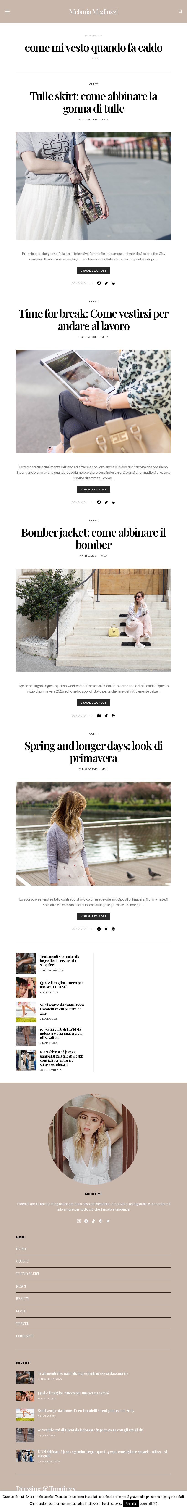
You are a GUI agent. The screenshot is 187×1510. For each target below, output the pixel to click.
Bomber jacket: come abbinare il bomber (93, 538)
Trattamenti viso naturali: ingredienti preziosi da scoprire (59, 960)
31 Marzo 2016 (88, 769)
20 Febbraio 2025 (51, 1069)
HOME (21, 1248)
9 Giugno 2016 (88, 119)
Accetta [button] (131, 1503)
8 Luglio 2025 (48, 1018)
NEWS (21, 1286)
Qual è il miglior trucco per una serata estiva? (61, 984)
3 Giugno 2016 (88, 337)
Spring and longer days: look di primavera (93, 751)
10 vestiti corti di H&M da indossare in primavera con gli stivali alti (61, 1033)
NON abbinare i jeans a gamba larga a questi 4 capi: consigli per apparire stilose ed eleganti (61, 1058)
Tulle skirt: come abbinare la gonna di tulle (93, 101)
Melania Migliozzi (93, 11)
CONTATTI (25, 1336)
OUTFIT (93, 84)
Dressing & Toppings (45, 1488)
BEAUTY (22, 1298)
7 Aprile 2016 (88, 555)
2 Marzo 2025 (48, 1043)
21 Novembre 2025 (52, 970)
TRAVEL (22, 1323)
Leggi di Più (148, 1503)
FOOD (21, 1311)
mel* (105, 119)
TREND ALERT (27, 1273)
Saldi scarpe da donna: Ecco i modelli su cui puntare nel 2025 (62, 1008)
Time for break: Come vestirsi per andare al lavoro (93, 319)
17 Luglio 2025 (49, 992)
